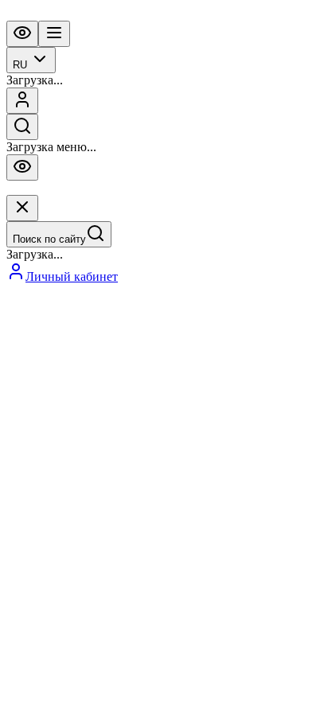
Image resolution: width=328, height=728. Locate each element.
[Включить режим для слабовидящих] (22, 34)
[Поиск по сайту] (22, 127)
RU (20, 65)
